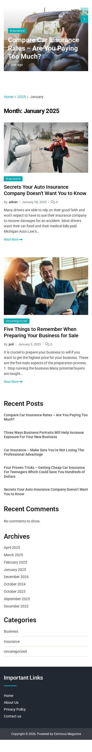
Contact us (12, 716)
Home (8, 696)
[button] (84, 19)
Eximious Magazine (67, 734)
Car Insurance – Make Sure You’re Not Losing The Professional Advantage (44, 452)
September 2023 (17, 599)
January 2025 (15, 570)
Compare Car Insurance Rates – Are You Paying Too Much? (43, 48)
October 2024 (15, 584)
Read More (11, 239)
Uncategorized (16, 321)
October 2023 (15, 591)
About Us (11, 702)
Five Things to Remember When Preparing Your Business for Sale (41, 332)
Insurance (17, 31)
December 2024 (16, 577)
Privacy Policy (15, 709)
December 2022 (16, 606)
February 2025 (15, 562)
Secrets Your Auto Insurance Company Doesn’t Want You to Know (45, 190)
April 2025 (12, 548)
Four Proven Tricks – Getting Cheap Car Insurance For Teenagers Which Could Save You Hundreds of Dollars (44, 472)
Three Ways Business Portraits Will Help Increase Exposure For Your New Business (44, 434)
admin (13, 202)
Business (11, 631)
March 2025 (13, 555)
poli (11, 344)
